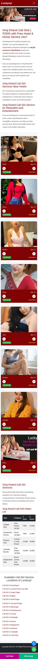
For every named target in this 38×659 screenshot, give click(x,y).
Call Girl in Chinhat (9, 614)
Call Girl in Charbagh (10, 632)
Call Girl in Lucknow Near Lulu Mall (15, 589)
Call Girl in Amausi (9, 621)
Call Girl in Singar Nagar (11, 592)
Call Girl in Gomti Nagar (11, 599)
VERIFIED (6, 172)
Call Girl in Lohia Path (10, 635)
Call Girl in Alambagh (10, 617)
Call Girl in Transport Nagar (12, 603)
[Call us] (34, 643)
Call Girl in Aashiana (9, 628)
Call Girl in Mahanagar (10, 607)
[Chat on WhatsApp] (34, 649)
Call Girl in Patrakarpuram (11, 610)
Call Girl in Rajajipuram (10, 625)
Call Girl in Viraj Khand (10, 585)
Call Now (9, 656)
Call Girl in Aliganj (8, 596)
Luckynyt (6, 3)
